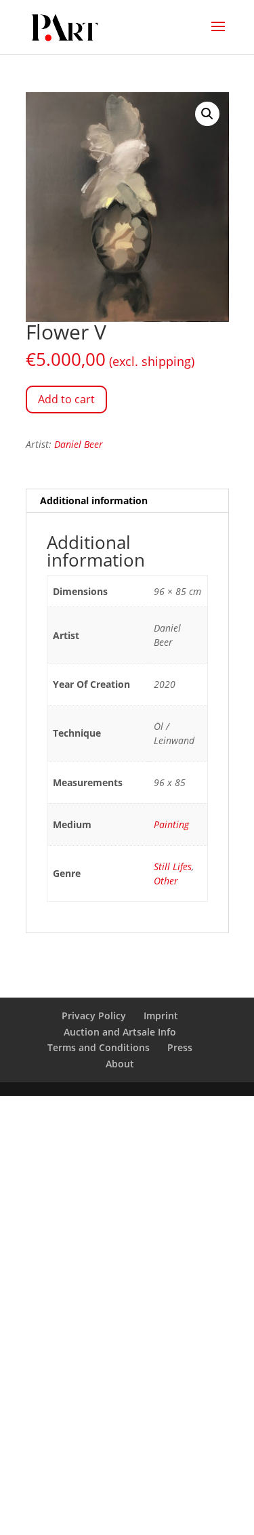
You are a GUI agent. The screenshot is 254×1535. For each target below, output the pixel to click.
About (120, 1063)
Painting (171, 824)
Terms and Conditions (98, 1047)
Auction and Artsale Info (120, 1031)
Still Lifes (173, 866)
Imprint (161, 1015)
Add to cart (66, 399)
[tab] (127, 501)
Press (179, 1047)
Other (166, 880)
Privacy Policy (94, 1015)
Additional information (94, 500)
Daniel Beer (78, 444)
